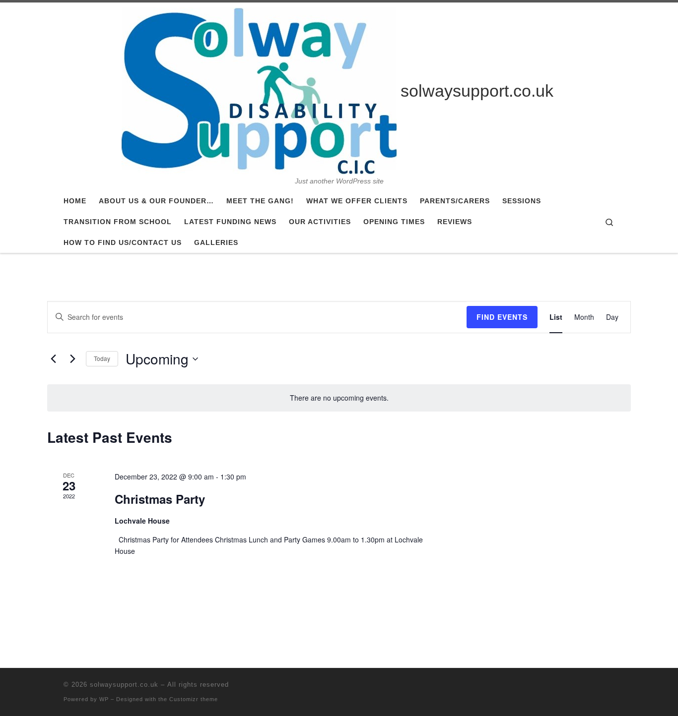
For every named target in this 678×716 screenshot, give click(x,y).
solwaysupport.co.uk (124, 684)
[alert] (339, 398)
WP (104, 699)
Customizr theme (193, 699)
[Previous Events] (53, 359)
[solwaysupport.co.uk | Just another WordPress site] (259, 89)
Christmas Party (160, 498)
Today (102, 358)
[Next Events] (72, 359)
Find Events (502, 317)
